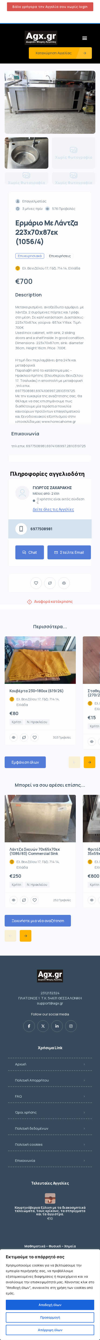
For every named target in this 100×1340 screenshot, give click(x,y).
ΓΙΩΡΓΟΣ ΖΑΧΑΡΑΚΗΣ (52, 488)
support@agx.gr (50, 1003)
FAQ (18, 1096)
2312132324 (50, 993)
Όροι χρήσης (26, 1112)
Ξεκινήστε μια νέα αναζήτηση (38, 920)
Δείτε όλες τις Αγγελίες (53, 509)
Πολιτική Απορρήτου (32, 1080)
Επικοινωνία (25, 1160)
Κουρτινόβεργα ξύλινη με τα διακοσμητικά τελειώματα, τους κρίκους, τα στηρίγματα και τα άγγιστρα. (50, 1211)
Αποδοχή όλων (50, 1305)
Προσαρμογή (50, 1317)
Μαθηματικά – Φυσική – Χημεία (50, 1246)
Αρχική (20, 1064)
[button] (84, 38)
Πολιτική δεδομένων (31, 1128)
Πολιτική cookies (29, 1144)
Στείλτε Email (72, 552)
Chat (32, 552)
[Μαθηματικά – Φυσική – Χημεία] (50, 1237)
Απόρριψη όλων (50, 1330)
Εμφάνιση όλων (25, 762)
